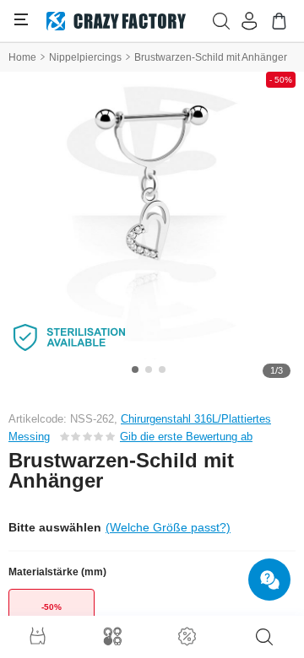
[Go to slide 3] (162, 369)
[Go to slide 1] (135, 369)
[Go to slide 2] (148, 369)
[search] (264, 637)
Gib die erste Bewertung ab (186, 436)
